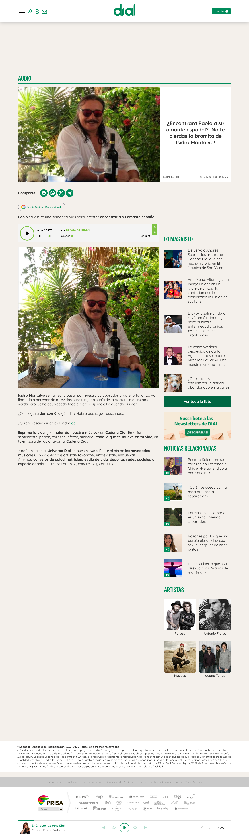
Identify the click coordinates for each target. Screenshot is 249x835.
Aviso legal (98, 782)
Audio (24, 78)
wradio (118, 802)
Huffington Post (87, 802)
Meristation (181, 808)
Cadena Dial (146, 802)
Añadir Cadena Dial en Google (44, 206)
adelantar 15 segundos (135, 828)
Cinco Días (132, 802)
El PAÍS (82, 797)
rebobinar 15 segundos (114, 828)
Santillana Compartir (137, 797)
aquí (74, 423)
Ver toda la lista (197, 401)
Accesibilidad (113, 782)
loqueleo (163, 808)
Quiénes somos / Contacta (62, 782)
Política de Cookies (160, 782)
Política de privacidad (135, 782)
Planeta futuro (173, 802)
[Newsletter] (44, 11)
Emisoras (84, 782)
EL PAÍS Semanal (159, 802)
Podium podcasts (116, 808)
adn (176, 797)
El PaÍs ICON (132, 808)
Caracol (189, 797)
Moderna (98, 808)
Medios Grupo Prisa (50, 809)
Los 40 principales (100, 797)
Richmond (80, 808)
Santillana (117, 797)
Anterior (103, 828)
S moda (147, 808)
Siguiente (146, 828)
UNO (108, 802)
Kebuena (186, 802)
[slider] (124, 820)
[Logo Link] (124, 10)
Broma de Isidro (78, 230)
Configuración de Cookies (187, 782)
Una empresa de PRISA (50, 800)
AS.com (164, 797)
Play (124, 828)
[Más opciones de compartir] (154, 227)
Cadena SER (152, 797)
